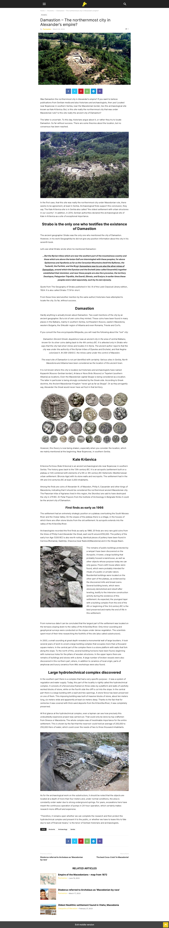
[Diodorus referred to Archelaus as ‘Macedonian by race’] (48, 894)
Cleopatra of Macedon (67, 908)
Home (42, 11)
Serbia (73, 829)
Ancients (50, 11)
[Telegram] (93, 91)
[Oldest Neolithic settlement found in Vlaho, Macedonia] (48, 910)
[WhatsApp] (87, 91)
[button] (44, 4)
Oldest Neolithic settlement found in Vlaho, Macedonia (88, 905)
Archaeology (62, 829)
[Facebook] (68, 91)
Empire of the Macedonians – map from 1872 (82, 874)
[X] (74, 91)
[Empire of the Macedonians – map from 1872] (48, 879)
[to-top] (165, 923)
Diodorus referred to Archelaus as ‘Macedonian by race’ (61, 858)
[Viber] (99, 91)
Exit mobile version (84, 924)
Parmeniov (47, 29)
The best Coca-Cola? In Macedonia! (112, 857)
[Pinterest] (81, 91)
